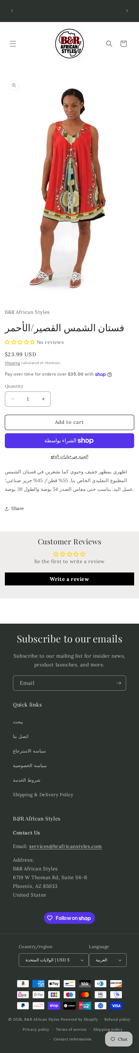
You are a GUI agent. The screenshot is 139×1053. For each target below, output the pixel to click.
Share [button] (17, 508)
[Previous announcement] (12, 11)
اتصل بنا (20, 736)
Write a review (69, 579)
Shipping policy (108, 1029)
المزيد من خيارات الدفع (69, 456)
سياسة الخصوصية (30, 765)
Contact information (73, 1039)
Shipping (12, 363)
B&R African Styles (41, 1019)
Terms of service (71, 1029)
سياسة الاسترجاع (29, 751)
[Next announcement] (127, 11)
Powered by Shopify (79, 1019)
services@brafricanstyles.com (65, 846)
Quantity (14, 386)
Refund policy (117, 1019)
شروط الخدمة (26, 780)
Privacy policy (36, 1029)
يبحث (18, 722)
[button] (13, 44)
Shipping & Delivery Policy (43, 795)
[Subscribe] (119, 683)
